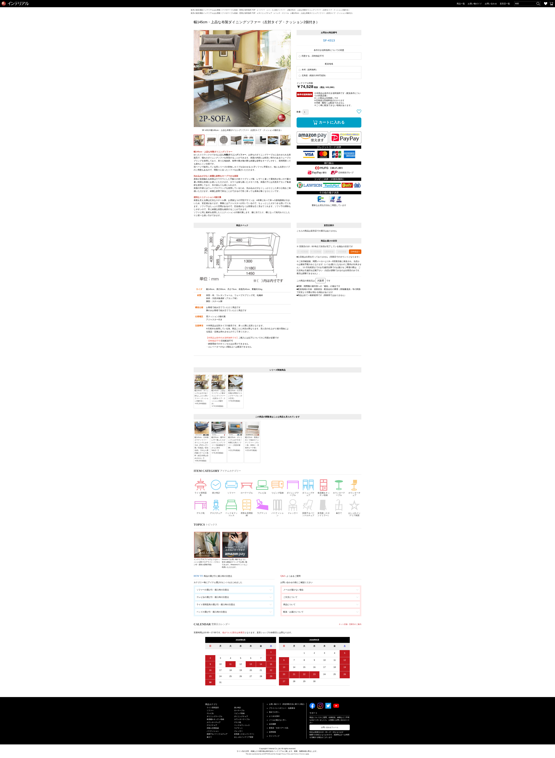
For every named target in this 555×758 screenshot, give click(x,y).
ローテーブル (247, 493)
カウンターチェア (354, 494)
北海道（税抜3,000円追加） (314, 75)
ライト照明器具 (201, 494)
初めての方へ (274, 712)
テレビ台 (262, 493)
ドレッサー (293, 513)
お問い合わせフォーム (329, 727)
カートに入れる (332, 122)
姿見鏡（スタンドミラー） (324, 514)
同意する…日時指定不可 (312, 56)
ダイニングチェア (308, 494)
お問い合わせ (491, 3)
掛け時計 (216, 493)
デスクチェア (216, 513)
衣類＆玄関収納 (247, 514)
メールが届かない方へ (277, 720)
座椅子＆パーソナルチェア (308, 514)
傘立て (339, 513)
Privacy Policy (286, 754)
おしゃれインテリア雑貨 (354, 514)
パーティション (277, 514)
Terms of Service (299, 754)
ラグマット (262, 513)
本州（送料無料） (309, 69)
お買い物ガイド (475, 3)
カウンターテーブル (339, 494)
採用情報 (272, 732)
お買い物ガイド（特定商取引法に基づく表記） (287, 704)
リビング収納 (277, 493)
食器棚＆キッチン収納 (324, 494)
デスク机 (201, 513)
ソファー (231, 493)
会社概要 (272, 724)
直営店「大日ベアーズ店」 (279, 728)
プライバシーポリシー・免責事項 (282, 708)
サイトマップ (274, 736)
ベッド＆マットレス (231, 514)
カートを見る (551, 3)
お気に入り (545, 3)
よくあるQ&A (274, 716)
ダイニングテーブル (293, 494)
